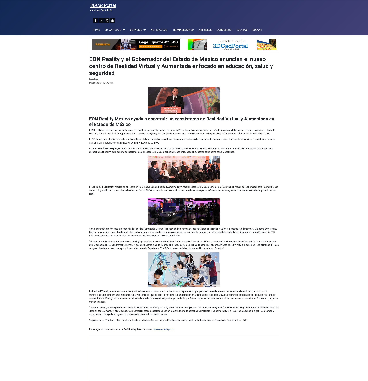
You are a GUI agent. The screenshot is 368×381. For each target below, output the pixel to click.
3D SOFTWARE (113, 29)
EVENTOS (242, 29)
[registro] (232, 44)
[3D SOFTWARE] (123, 30)
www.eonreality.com (164, 329)
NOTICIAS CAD (159, 29)
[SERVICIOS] (144, 30)
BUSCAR (257, 29)
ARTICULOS (205, 29)
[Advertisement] (178, 358)
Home (96, 29)
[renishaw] (136, 44)
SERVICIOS (136, 29)
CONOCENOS (224, 29)
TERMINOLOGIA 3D (183, 29)
